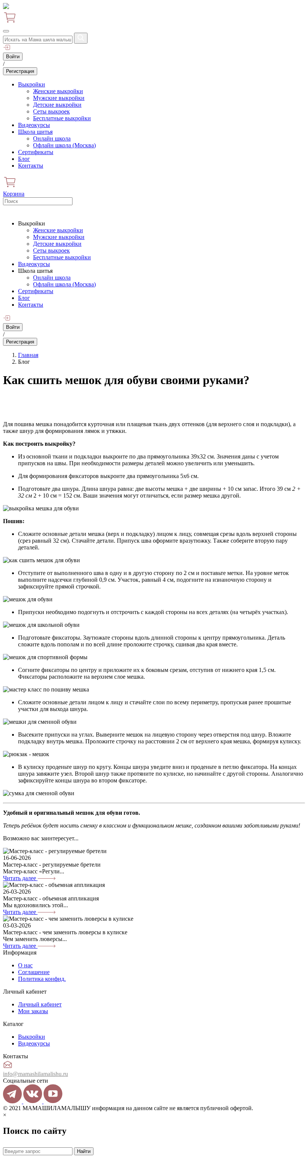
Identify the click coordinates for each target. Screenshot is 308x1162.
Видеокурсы (34, 125)
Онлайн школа (52, 138)
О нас (25, 965)
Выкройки (31, 84)
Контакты (30, 165)
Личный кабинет (40, 1004)
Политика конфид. (42, 979)
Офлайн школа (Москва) (64, 145)
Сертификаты (35, 152)
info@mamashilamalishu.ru (35, 1074)
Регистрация (20, 71)
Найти (84, 1151)
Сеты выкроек (51, 111)
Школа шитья (35, 132)
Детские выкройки (57, 104)
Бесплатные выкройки (62, 118)
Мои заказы (33, 1011)
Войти (13, 56)
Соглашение (34, 972)
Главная (28, 355)
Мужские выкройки (59, 98)
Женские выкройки (58, 91)
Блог (24, 159)
